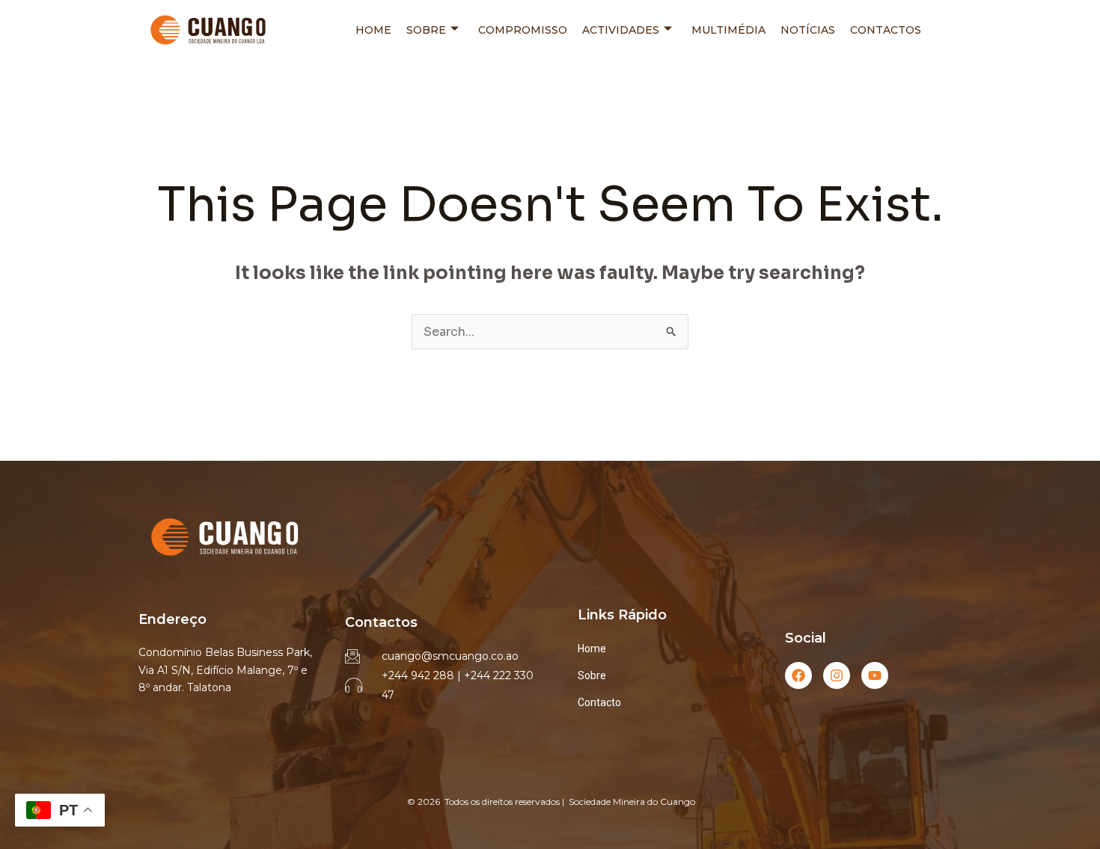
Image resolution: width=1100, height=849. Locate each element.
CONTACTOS (885, 30)
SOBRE (426, 30)
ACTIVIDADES (620, 30)
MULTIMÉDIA (728, 30)
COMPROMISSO (522, 30)
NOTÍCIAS (807, 30)
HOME (373, 30)
